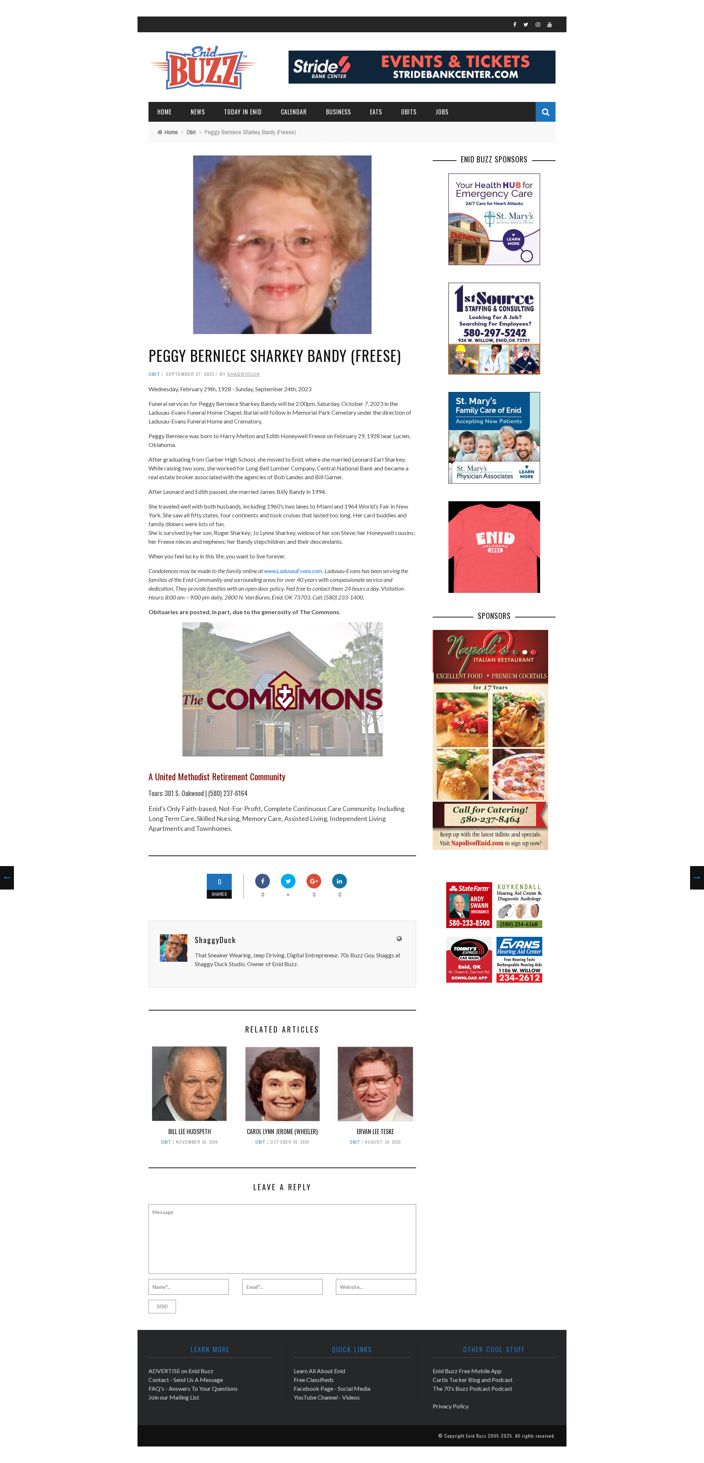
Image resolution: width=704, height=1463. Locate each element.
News (198, 111)
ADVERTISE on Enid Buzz (180, 1370)
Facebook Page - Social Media (332, 1388)
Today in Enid (243, 111)
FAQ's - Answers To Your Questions (193, 1388)
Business (338, 111)
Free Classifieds (314, 1379)
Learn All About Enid (319, 1370)
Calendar (294, 111)
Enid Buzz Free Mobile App (467, 1370)
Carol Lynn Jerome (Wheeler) (282, 1131)
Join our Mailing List (173, 1397)
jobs (442, 111)
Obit (154, 374)
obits (409, 111)
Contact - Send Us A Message (185, 1379)
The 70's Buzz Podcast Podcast (472, 1388)
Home (164, 111)
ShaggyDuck (243, 374)
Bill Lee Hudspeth (189, 1131)
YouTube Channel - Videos (327, 1397)
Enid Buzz (476, 1436)
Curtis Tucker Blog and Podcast (473, 1379)
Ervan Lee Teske (375, 1131)
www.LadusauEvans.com (293, 570)
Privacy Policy (451, 1405)
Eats (376, 111)
